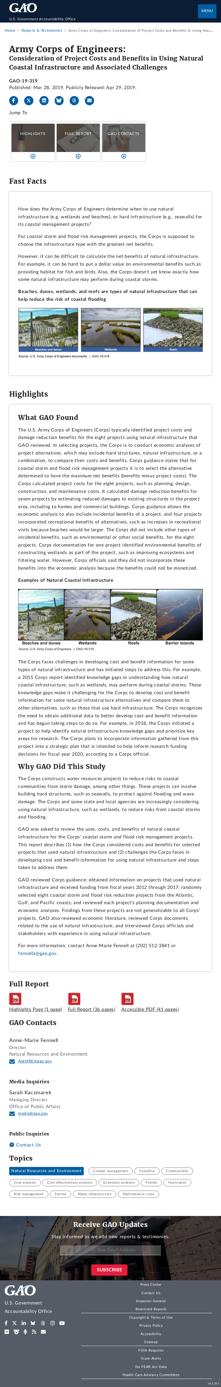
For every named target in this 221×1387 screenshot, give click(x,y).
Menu (207, 11)
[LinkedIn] (46, 100)
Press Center (150, 1284)
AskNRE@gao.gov (35, 1061)
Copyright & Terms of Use (151, 1317)
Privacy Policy (151, 1325)
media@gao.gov (33, 1114)
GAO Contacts (124, 134)
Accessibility (150, 1334)
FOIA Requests (150, 1350)
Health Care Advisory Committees (151, 1375)
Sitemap (151, 1342)
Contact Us (28, 1145)
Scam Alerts (151, 1358)
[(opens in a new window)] (6, 1323)
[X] (31, 100)
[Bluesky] (61, 100)
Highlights (32, 134)
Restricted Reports (151, 1309)
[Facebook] (16, 100)
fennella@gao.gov (37, 953)
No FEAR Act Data (151, 1367)
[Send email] (92, 100)
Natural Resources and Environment (46, 1171)
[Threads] (76, 100)
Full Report (78, 134)
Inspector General (151, 1301)
